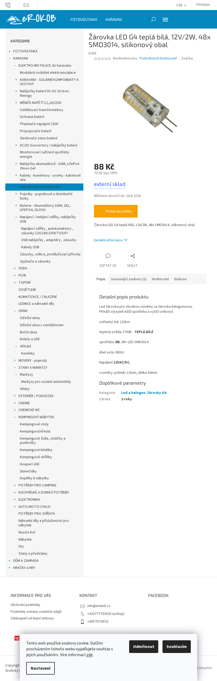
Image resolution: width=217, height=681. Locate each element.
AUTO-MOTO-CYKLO (35, 506)
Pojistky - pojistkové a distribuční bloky (46, 196)
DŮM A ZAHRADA (26, 560)
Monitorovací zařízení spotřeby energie (44, 154)
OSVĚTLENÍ (27, 289)
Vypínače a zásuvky (35, 261)
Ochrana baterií (32, 116)
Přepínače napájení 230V (39, 124)
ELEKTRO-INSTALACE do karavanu (45, 65)
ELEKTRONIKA (29, 499)
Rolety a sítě (30, 339)
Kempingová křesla (35, 431)
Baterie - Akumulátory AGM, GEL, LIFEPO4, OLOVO (45, 208)
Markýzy (26, 374)
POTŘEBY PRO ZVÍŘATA (37, 513)
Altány (25, 389)
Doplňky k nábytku (34, 478)
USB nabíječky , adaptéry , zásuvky (48, 240)
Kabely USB (30, 247)
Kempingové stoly (34, 424)
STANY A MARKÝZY (33, 367)
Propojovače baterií (35, 131)
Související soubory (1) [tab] (129, 279)
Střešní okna (30, 318)
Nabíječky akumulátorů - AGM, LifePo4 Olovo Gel (49, 166)
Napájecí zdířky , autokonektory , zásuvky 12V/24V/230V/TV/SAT (47, 231)
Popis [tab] (101, 279)
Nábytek (25, 539)
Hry (21, 546)
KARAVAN (20, 58)
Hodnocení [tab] (160, 279)
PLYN (22, 275)
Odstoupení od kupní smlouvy (32, 618)
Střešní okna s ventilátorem (42, 325)
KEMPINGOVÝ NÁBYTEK (36, 417)
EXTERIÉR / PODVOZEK (36, 396)
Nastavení (40, 668)
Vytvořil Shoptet (199, 668)
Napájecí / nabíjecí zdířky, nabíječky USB (48, 219)
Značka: (187, 58)
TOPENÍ (24, 282)
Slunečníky (28, 471)
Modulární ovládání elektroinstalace (48, 72)
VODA (23, 268)
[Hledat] (153, 19)
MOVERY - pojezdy (33, 360)
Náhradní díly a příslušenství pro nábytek (44, 523)
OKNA (23, 311)
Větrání (25, 346)
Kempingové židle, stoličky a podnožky (42, 441)
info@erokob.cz (98, 606)
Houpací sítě (29, 464)
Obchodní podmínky (25, 604)
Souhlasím (176, 647)
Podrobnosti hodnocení (158, 58)
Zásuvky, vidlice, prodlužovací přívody (50, 254)
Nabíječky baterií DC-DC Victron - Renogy (45, 93)
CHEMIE (24, 403)
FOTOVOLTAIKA (25, 51)
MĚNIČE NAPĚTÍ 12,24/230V (40, 102)
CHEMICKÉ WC (29, 410)
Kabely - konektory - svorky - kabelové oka (50, 178)
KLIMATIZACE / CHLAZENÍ (38, 297)
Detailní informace (108, 240)
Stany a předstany (33, 553)
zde (89, 655)
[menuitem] (83, 19)
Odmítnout (143, 647)
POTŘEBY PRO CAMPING (37, 485)
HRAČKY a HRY (24, 567)
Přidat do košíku (119, 211)
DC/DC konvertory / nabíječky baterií (48, 145)
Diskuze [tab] (180, 279)
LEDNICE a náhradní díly (36, 303)
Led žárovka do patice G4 (40, 187)
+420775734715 (97, 621)
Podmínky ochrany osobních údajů (36, 611)
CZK (179, 5)
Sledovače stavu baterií (38, 138)
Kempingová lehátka (36, 450)
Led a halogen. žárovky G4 (143, 392)
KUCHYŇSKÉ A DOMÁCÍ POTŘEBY (44, 492)
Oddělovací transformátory (41, 110)
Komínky (28, 353)
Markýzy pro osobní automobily (46, 381)
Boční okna (28, 332)
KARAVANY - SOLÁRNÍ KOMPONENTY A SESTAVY (49, 82)
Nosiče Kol (27, 532)
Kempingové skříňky (36, 457)
